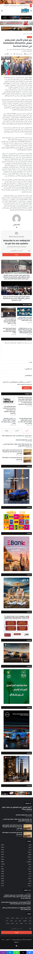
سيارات (29, 868)
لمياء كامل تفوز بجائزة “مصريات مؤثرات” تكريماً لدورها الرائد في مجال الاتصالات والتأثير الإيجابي (17, 445)
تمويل (29, 864)
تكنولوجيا (29, 861)
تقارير (29, 859)
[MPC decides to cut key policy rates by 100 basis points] (27, 460)
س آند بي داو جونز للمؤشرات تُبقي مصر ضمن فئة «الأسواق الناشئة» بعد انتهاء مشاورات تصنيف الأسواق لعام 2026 (25, 330)
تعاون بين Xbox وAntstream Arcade (24, 440)
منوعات (29, 885)
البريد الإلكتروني (28, 368)
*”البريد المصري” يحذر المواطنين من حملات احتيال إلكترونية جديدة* (17, 436)
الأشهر (26, 430)
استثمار (24, 33)
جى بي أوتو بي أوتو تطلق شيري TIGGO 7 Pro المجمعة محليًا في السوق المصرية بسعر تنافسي (8, 420)
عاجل (29, 873)
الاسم (30, 362)
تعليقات (6, 430)
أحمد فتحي (28, 54)
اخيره (29, 849)
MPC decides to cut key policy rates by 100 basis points (12, 458)
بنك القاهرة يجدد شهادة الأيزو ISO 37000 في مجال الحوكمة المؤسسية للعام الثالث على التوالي (10, 321)
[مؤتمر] (25, 10)
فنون (30, 880)
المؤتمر (7, 939)
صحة (30, 871)
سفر (30, 866)
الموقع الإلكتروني (28, 375)
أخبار (30, 844)
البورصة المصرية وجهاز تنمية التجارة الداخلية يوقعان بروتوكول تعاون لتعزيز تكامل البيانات (9, 330)
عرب (30, 876)
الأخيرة (16, 430)
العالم (29, 854)
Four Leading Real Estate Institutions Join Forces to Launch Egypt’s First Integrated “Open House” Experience (9, 410)
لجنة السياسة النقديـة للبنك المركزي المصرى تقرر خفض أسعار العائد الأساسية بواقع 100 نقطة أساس (12, 451)
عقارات (29, 878)
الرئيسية (29, 33)
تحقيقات (29, 856)
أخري (29, 847)
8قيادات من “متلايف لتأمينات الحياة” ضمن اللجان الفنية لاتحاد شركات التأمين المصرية (24, 318)
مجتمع (29, 883)
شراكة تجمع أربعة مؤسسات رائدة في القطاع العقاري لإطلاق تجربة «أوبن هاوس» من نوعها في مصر (25, 420)
